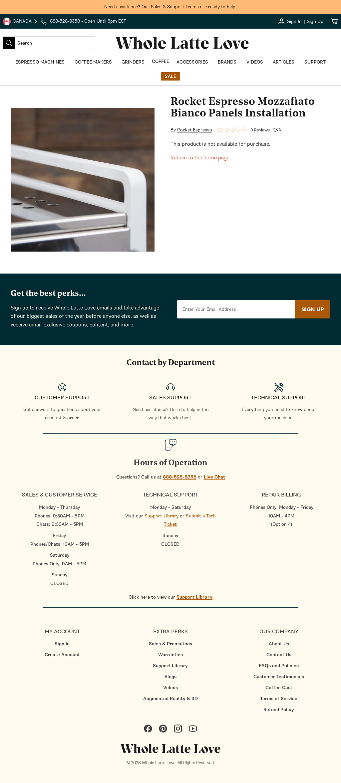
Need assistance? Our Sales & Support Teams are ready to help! (170, 7)
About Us (279, 644)
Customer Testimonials (278, 677)
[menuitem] (62, 643)
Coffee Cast (278, 687)
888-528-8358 (179, 477)
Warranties (170, 655)
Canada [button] (17, 22)
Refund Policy (278, 709)
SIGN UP (313, 309)
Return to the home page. (200, 157)
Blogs (170, 677)
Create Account (62, 655)
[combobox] (55, 43)
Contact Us (278, 655)
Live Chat (214, 477)
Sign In (62, 644)
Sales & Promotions (170, 644)
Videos (170, 687)
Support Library (161, 516)
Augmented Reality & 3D (170, 698)
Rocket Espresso (194, 130)
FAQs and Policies (279, 666)
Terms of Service (278, 698)
